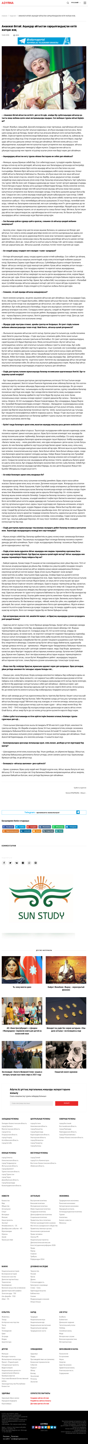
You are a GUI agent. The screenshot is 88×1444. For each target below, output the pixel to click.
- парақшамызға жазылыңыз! (42, 812)
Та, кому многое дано (22, 987)
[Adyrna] (10, 3)
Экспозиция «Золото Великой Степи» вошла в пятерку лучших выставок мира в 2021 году (22, 1073)
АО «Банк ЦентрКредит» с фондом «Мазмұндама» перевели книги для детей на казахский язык (22, 1031)
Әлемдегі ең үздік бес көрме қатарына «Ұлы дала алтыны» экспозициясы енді (66, 1029)
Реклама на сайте (6, 1438)
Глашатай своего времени (66, 1072)
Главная (4, 16)
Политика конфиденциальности (19, 1438)
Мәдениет (13, 16)
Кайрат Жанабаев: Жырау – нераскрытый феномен (66, 988)
